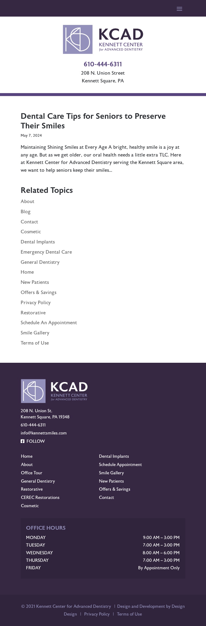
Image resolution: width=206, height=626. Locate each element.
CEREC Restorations (40, 497)
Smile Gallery (35, 333)
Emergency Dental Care (46, 252)
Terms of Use (35, 343)
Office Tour (31, 473)
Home (27, 272)
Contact (29, 222)
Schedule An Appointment (49, 323)
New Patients (35, 282)
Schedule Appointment (120, 464)
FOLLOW (34, 441)
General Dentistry (40, 262)
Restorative (33, 313)
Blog (26, 212)
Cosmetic (31, 232)
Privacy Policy (36, 303)
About (27, 201)
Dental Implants (38, 242)
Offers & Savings (38, 292)
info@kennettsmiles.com (44, 433)
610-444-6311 (33, 425)
